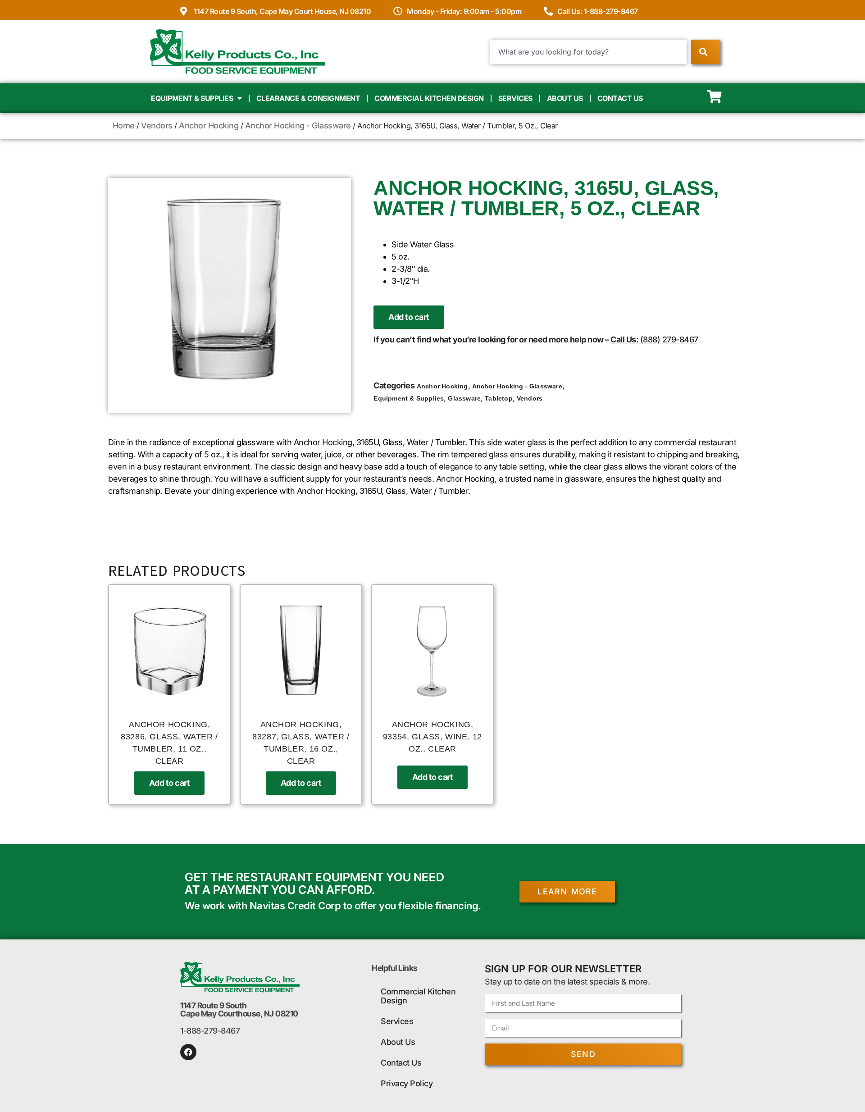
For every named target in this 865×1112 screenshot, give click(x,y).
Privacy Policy (406, 1083)
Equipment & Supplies (192, 98)
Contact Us (620, 98)
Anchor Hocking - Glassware (298, 125)
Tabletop (499, 398)
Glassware (464, 398)
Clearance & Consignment (308, 98)
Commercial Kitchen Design (429, 98)
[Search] (705, 52)
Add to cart (408, 317)
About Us (565, 98)
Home (124, 125)
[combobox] (588, 52)
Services (515, 98)
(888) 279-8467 (669, 339)
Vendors (157, 125)
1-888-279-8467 (210, 1030)
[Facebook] (188, 1052)
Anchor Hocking (208, 125)
